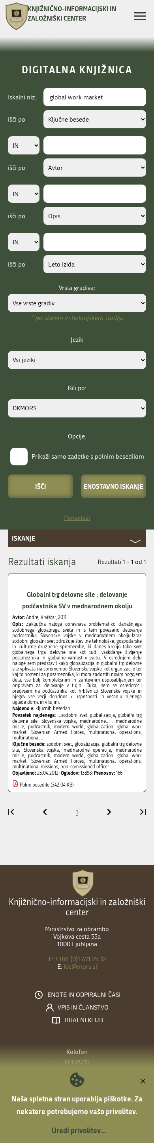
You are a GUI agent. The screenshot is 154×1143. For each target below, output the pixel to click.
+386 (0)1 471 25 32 (80, 959)
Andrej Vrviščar (41, 617)
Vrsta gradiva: (77, 287)
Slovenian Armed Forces (57, 761)
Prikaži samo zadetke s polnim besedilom (88, 456)
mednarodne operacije (87, 750)
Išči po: (77, 388)
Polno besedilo (34, 785)
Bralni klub (84, 1020)
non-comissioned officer (84, 767)
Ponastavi (77, 518)
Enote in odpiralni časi (83, 995)
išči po (16, 119)
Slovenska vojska (41, 750)
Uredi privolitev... (79, 1130)
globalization (100, 755)
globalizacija (87, 744)
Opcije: (77, 436)
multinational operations (114, 761)
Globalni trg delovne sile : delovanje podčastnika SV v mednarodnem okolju (77, 600)
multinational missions (35, 767)
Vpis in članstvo (83, 1007)
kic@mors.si (80, 966)
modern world (69, 755)
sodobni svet (59, 744)
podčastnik (39, 755)
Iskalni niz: (22, 97)
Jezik (77, 339)
